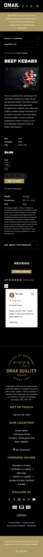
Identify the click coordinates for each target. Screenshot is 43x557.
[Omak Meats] (11, 6)
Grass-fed (22, 145)
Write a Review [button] (22, 271)
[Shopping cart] (30, 6)
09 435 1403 (23, 415)
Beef (13, 53)
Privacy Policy (14, 523)
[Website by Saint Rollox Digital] (21, 551)
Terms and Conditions (16, 526)
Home (6, 53)
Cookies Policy (28, 523)
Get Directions (23, 450)
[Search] (18, 6)
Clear (6, 169)
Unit (6, 160)
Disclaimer (31, 526)
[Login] (22, 6)
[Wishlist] (26, 6)
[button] (37, 6)
